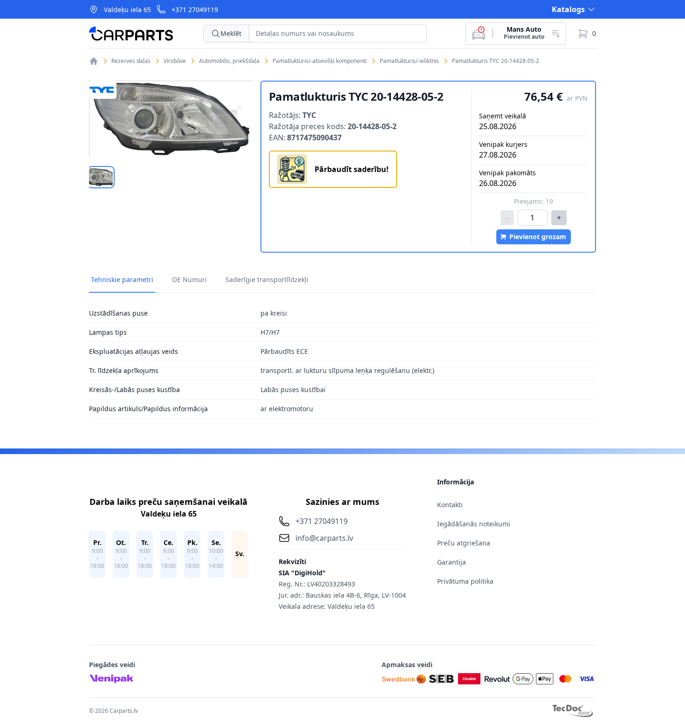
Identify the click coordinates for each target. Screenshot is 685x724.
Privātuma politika (465, 581)
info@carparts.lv (324, 538)
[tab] (101, 177)
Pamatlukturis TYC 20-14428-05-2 (495, 61)
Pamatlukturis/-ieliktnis (409, 61)
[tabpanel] (171, 119)
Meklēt (230, 33)
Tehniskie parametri (122, 279)
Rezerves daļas (131, 61)
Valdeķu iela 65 (127, 9)
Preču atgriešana (463, 542)
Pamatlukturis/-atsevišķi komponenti (320, 61)
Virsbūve (175, 61)
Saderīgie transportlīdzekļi (267, 279)
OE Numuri (189, 279)
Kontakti (450, 504)
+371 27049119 (194, 9)
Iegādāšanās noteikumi (473, 523)
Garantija (451, 562)
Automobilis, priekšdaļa (229, 61)
